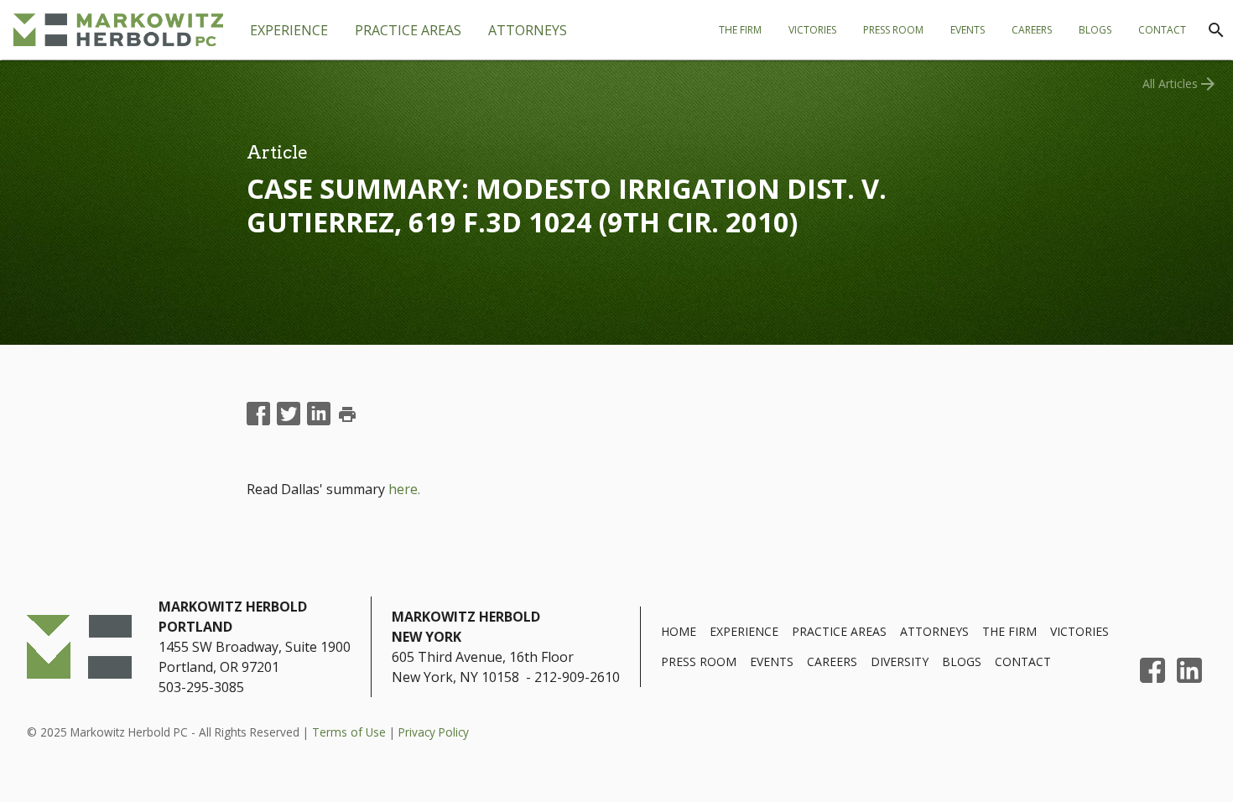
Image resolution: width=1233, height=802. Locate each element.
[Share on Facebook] (258, 414)
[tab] (408, 30)
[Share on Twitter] (288, 414)
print (347, 414)
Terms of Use (349, 732)
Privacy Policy (433, 732)
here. (404, 489)
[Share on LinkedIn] (318, 414)
